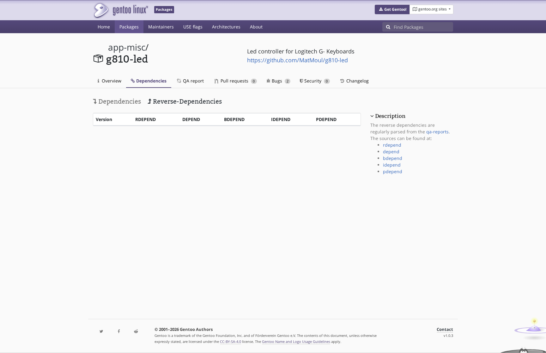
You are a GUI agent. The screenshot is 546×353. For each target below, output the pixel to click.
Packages (129, 27)
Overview (110, 81)
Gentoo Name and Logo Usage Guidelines (296, 341)
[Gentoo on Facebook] (118, 332)
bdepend (392, 158)
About (256, 27)
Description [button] (390, 116)
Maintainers (161, 27)
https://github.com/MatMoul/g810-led (297, 60)
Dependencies (151, 81)
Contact (445, 329)
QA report (193, 81)
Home (104, 27)
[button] (392, 9)
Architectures (226, 27)
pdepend (392, 171)
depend (391, 152)
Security (315, 81)
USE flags (193, 27)
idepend (392, 165)
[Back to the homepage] (120, 10)
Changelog (357, 81)
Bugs (279, 81)
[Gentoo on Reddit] (135, 332)
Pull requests (237, 81)
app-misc (126, 47)
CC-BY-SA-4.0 (230, 341)
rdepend (392, 145)
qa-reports (437, 132)
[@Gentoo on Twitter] (101, 332)
